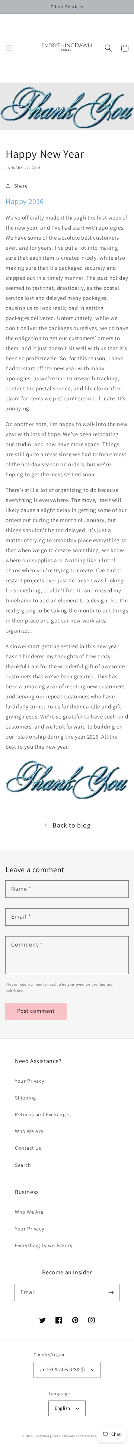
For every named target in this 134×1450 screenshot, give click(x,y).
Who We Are (29, 1131)
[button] (9, 48)
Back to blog (71, 825)
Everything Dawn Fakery (43, 1245)
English (62, 1408)
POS (65, 1436)
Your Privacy (29, 1081)
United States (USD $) (62, 1369)
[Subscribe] (111, 1292)
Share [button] (21, 185)
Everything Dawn (48, 1436)
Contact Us (28, 1148)
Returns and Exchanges (43, 1114)
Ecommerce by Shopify (94, 1436)
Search (23, 1165)
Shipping (25, 1097)
